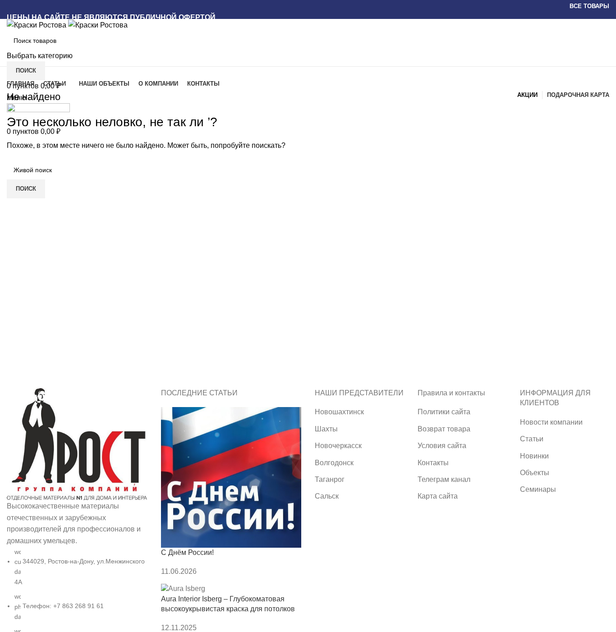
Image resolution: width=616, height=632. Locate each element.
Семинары (538, 489)
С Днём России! (187, 552)
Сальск (327, 496)
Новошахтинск (339, 412)
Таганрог (330, 479)
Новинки (534, 456)
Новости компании (551, 422)
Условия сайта (442, 445)
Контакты (433, 463)
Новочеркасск (338, 445)
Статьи (531, 439)
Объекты (534, 472)
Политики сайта (444, 412)
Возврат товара (444, 429)
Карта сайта (438, 496)
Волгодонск (334, 463)
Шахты (326, 429)
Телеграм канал (444, 479)
